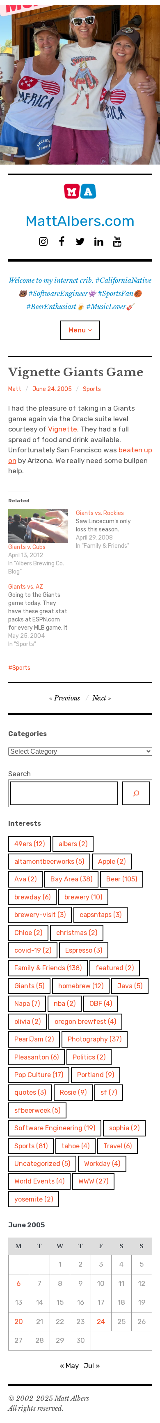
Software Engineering (54, 1128)
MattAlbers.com (80, 221)
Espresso (83, 950)
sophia (124, 1128)
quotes (30, 1092)
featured (115, 968)
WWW (93, 1181)
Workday (102, 1164)
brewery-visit (40, 915)
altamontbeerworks (49, 861)
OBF (100, 1003)
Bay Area (71, 879)
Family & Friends (48, 968)
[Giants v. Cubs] (38, 526)
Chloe (28, 933)
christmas (76, 933)
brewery (83, 897)
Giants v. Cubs (27, 547)
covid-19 (32, 950)
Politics (89, 1057)
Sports (92, 389)
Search (19, 774)
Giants (29, 986)
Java (129, 986)
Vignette (62, 429)
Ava (25, 879)
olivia (27, 1021)
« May (69, 1366)
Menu (77, 330)
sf (109, 1092)
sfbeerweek (37, 1110)
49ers (29, 844)
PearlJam (34, 1039)
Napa (27, 1003)
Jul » (92, 1366)
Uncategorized (42, 1164)
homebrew (80, 986)
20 (18, 1321)
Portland (95, 1075)
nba (64, 1003)
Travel (117, 1146)
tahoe (75, 1146)
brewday (32, 897)
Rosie (73, 1092)
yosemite (33, 1199)
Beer (121, 879)
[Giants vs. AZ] (42, 615)
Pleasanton (36, 1057)
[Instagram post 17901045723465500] (80, 85)
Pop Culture (38, 1075)
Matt (14, 389)
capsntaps (100, 915)
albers (73, 844)
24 (101, 1321)
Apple (112, 861)
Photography (94, 1039)
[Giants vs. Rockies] (110, 529)
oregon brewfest (85, 1021)
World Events (39, 1181)
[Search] (136, 793)
